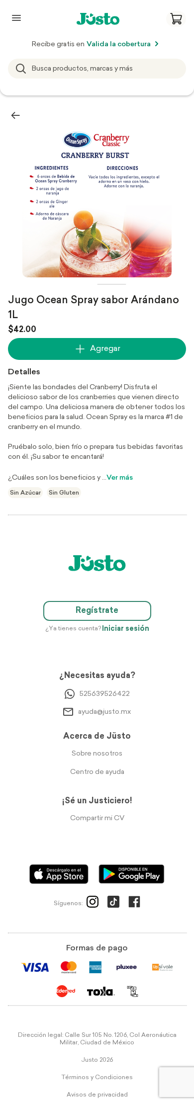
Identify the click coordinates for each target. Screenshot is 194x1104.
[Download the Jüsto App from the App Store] (59, 874)
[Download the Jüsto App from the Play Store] (131, 874)
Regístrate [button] (97, 611)
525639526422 (105, 694)
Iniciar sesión (125, 629)
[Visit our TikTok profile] (113, 904)
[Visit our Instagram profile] (92, 904)
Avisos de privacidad (97, 1095)
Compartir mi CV (97, 818)
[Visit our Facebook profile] (134, 904)
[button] (176, 19)
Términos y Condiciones (97, 1078)
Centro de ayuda (97, 772)
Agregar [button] (105, 349)
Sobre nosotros (97, 754)
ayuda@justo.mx (104, 712)
